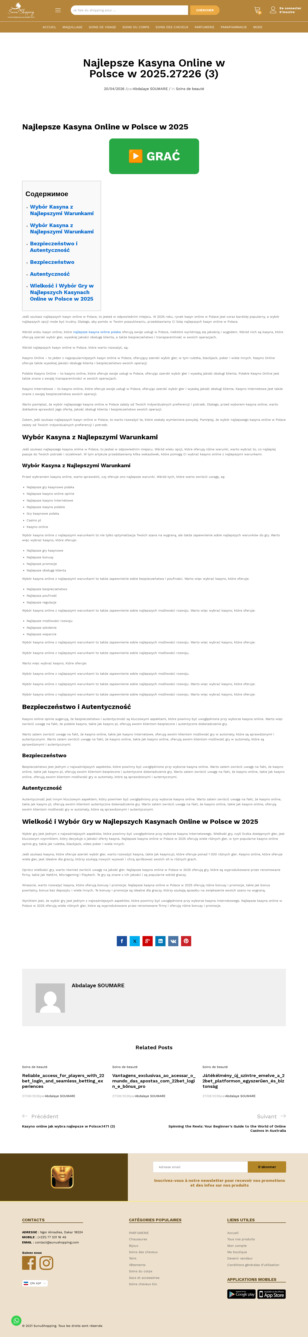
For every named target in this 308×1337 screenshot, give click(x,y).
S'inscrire (287, 12)
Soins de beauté (190, 89)
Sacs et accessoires (144, 1277)
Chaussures (138, 1239)
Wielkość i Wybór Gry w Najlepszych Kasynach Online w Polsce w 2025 (62, 292)
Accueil (49, 27)
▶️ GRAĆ (154, 156)
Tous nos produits (241, 1239)
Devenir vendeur (240, 1258)
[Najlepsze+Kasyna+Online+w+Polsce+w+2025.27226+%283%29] (135, 941)
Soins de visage (102, 27)
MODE (257, 27)
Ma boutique (237, 1252)
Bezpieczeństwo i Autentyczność (54, 246)
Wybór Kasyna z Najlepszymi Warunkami (62, 210)
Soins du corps (135, 27)
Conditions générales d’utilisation (253, 1265)
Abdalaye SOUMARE (150, 89)
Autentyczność (50, 274)
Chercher (205, 10)
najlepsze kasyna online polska (97, 332)
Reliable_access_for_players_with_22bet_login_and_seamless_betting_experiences (63, 1081)
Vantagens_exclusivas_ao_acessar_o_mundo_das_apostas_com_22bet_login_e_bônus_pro (153, 1081)
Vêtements (137, 1265)
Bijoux (133, 1245)
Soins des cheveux (172, 27)
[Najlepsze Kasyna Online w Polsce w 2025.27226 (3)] (122, 941)
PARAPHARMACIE (234, 27)
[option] (64, 1081)
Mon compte (237, 1245)
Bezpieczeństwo (52, 262)
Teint (132, 1258)
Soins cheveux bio (143, 1284)
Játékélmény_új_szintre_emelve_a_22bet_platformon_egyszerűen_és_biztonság (243, 1081)
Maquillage (72, 27)
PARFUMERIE (204, 27)
